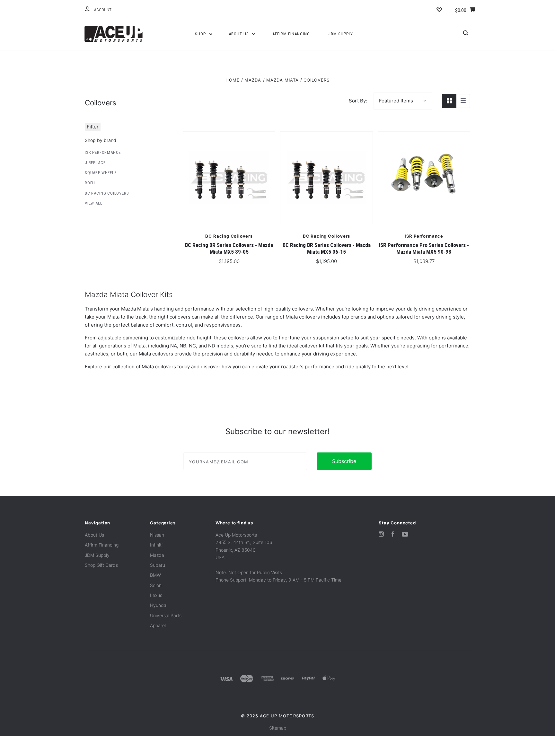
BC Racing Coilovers (107, 193)
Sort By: (358, 101)
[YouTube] (405, 535)
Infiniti (156, 545)
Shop (201, 33)
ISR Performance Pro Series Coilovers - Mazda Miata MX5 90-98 (424, 248)
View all (93, 203)
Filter (93, 127)
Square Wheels (101, 172)
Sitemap (277, 728)
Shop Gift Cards (101, 565)
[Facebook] (393, 535)
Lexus (156, 595)
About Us (239, 33)
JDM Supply (340, 33)
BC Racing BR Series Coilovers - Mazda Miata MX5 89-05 (229, 248)
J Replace (95, 162)
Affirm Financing (291, 33)
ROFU (90, 182)
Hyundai (158, 605)
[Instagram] (381, 535)
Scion (156, 585)
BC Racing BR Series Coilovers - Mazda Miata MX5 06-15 (327, 248)
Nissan (157, 535)
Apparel (158, 625)
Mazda (157, 555)
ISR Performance (103, 152)
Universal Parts (165, 615)
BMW (155, 575)
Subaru (157, 565)
